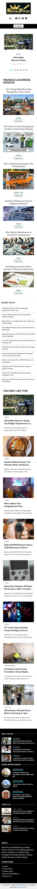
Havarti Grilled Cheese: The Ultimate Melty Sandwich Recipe (17, 463)
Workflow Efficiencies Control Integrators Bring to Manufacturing (18, 202)
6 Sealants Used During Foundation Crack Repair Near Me (16, 670)
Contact (5, 866)
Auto (14, 809)
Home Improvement (9, 665)
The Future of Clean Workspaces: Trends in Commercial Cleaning (18, 127)
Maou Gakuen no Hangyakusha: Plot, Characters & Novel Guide (16, 505)
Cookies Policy (7, 871)
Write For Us (7, 876)
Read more (18, 121)
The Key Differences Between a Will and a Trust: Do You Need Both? (23, 821)
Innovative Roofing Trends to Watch (23, 785)
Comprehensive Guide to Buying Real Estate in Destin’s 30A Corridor (23, 751)
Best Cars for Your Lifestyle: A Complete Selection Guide (23, 812)
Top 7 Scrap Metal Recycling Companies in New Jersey (18, 90)
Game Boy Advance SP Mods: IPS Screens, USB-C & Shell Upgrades (18, 587)
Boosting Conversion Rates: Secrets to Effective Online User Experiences (18, 268)
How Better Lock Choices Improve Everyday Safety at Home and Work (22, 796)
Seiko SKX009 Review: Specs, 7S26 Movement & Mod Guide (18, 546)
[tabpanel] (18, 52)
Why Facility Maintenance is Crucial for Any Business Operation (18, 233)
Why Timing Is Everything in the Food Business (18, 165)
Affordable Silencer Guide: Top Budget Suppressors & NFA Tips (18, 59)
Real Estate (7, 707)
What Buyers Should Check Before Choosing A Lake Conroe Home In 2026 (17, 712)
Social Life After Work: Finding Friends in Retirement (23, 829)
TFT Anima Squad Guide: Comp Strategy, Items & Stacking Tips (16, 629)
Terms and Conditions (10, 874)
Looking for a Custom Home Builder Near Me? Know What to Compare (24, 759)
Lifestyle (19, 809)
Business (18, 118)
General (18, 54)
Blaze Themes (22, 887)
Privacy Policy (7, 869)
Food (21, 192)
